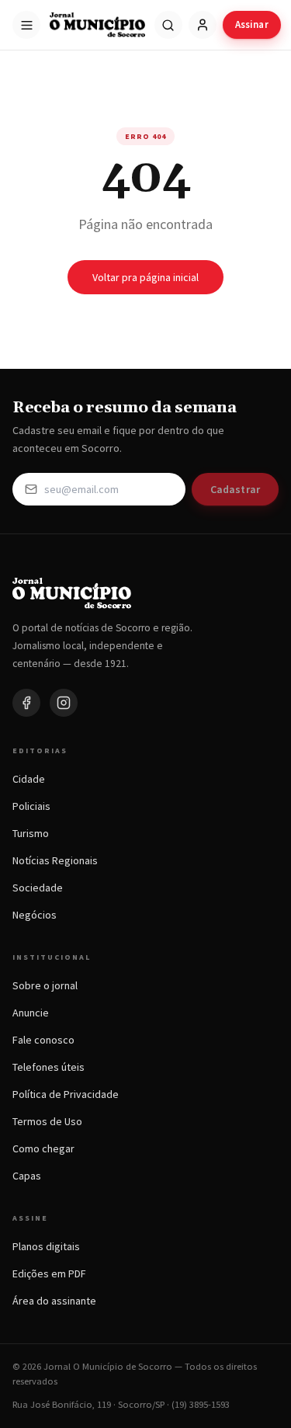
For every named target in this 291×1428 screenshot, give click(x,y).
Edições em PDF (49, 1273)
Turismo (30, 833)
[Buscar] (168, 25)
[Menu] (26, 25)
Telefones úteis (48, 1067)
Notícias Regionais (55, 860)
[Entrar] (203, 25)
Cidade (28, 779)
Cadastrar (235, 489)
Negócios (34, 915)
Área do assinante (54, 1301)
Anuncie (30, 1013)
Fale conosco (43, 1040)
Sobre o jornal (45, 985)
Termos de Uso (47, 1121)
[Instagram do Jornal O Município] (64, 703)
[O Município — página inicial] (97, 24)
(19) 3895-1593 (200, 1404)
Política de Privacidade (65, 1094)
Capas (26, 1176)
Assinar (251, 24)
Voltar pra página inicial (145, 277)
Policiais (31, 806)
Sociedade (37, 888)
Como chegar (43, 1148)
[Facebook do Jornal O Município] (26, 703)
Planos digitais (46, 1246)
